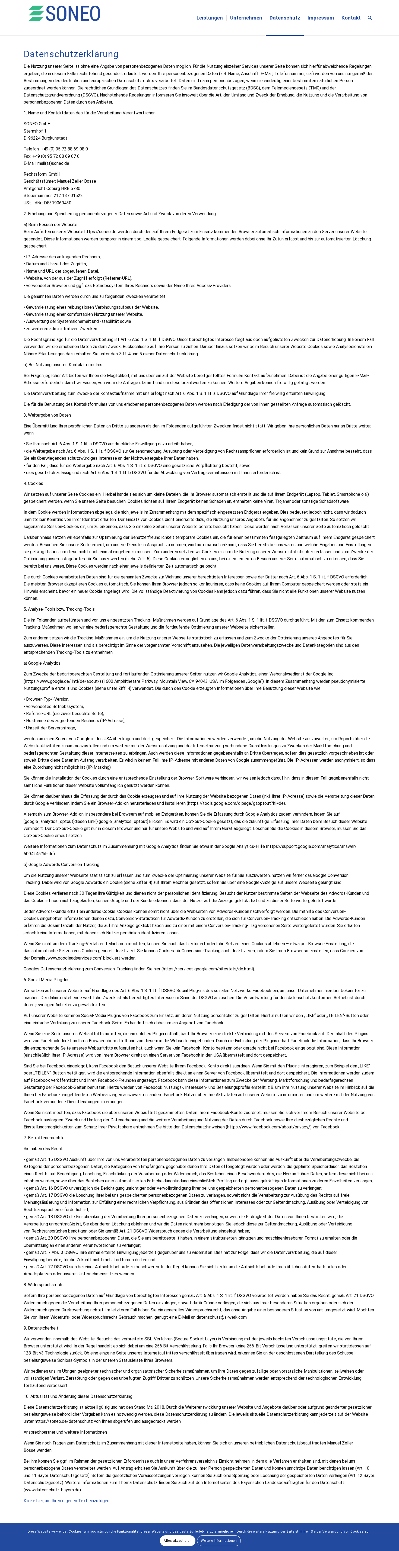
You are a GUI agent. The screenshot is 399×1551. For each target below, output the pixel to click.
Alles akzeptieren (177, 1541)
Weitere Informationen (219, 1541)
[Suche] (369, 18)
